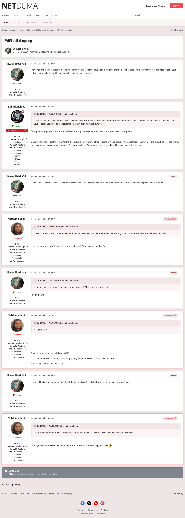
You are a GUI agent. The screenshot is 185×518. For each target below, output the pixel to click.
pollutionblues (16, 106)
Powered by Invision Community (92, 514)
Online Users (29, 23)
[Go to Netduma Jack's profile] (17, 228)
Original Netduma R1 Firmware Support (51, 52)
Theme (80, 510)
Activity (17, 15)
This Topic (168, 15)
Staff (17, 23)
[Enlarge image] (110, 445)
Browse (5, 15)
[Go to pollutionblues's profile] (17, 116)
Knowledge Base (33, 15)
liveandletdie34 (23, 49)
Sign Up (176, 6)
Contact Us (93, 510)
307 (18, 89)
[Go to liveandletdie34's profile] (8, 50)
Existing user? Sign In (156, 6)
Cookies (104, 510)
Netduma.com (51, 15)
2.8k (18, 136)
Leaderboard (45, 23)
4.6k (18, 244)
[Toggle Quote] (35, 114)
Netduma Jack (16, 218)
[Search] (179, 15)
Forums (6, 23)
